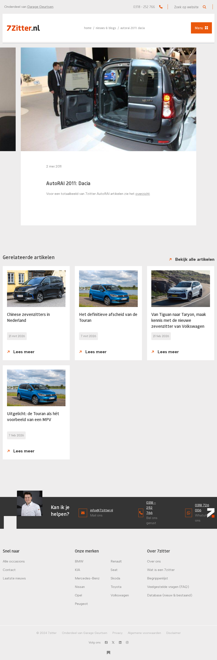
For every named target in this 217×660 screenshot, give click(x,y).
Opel (78, 595)
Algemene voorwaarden (144, 633)
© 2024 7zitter (46, 633)
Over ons (154, 561)
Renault (116, 561)
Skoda (115, 578)
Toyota (116, 587)
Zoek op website (186, 7)
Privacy (117, 633)
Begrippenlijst (157, 578)
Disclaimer (173, 633)
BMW (79, 561)
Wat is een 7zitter (161, 570)
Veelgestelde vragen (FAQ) (168, 587)
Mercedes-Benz (87, 578)
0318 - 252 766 (144, 6)
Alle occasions (14, 561)
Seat (114, 570)
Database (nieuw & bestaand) (169, 595)
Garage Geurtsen (40, 7)
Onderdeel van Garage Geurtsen (84, 633)
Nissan (80, 587)
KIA (77, 570)
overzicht (142, 194)
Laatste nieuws (14, 578)
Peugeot (81, 604)
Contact (9, 570)
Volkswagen (120, 595)
